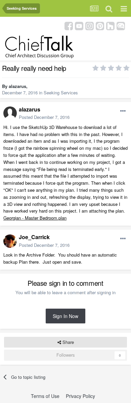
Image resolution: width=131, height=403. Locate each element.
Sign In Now (65, 316)
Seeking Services (61, 92)
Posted (44, 117)
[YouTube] (79, 25)
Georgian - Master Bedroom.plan (35, 218)
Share (67, 342)
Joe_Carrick (34, 237)
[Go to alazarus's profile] (10, 113)
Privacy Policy (80, 396)
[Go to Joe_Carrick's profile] (10, 241)
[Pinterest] (100, 25)
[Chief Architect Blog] (121, 25)
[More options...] (123, 111)
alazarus (17, 86)
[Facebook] (68, 25)
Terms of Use (45, 396)
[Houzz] (110, 25)
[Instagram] (89, 25)
